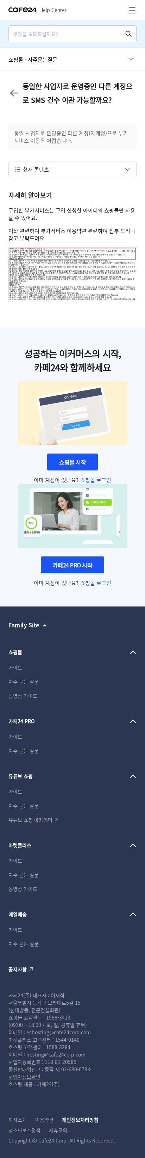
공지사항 (17, 969)
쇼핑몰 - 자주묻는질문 (32, 59)
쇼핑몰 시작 (72, 462)
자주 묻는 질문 (23, 681)
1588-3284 (58, 1047)
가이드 (15, 667)
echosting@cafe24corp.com (58, 1032)
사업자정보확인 (24, 1076)
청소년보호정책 (24, 1130)
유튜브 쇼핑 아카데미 (30, 819)
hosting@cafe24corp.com (56, 1054)
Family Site (23, 625)
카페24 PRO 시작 (73, 565)
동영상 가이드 (22, 695)
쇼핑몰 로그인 (95, 479)
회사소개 (17, 1119)
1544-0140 (67, 1039)
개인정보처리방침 (80, 1119)
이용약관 (44, 1119)
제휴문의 (58, 1130)
